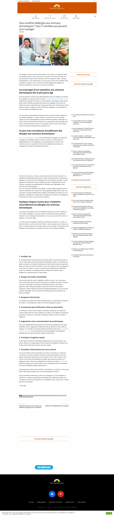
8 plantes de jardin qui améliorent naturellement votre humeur (82, 222)
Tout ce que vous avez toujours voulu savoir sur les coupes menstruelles (83, 201)
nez (55, 395)
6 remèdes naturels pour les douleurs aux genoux (83, 255)
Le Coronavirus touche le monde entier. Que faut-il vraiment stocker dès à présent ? (84, 166)
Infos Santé (76, 18)
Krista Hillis (21, 31)
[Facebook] (94, 1)
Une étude (63, 361)
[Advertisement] (44, 69)
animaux (35, 395)
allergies (30, 395)
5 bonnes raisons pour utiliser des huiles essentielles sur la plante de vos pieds (83, 194)
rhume (31, 396)
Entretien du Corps (50, 18)
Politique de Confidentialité (71, 507)
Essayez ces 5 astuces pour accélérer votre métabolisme (83, 249)
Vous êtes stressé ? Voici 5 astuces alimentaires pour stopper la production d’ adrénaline (83, 145)
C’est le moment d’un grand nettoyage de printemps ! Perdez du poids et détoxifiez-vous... (83, 174)
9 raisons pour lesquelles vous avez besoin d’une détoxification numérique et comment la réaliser (83, 208)
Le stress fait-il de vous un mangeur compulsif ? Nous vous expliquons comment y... (82, 122)
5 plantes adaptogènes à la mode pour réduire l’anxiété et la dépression (83, 228)
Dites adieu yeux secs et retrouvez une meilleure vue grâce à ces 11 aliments (30, 406)
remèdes (27, 396)
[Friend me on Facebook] (53, 494)
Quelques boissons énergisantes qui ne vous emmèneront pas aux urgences (84, 159)
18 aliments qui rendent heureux (82, 180)
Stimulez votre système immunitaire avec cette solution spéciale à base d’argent (82, 235)
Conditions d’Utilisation (58, 507)
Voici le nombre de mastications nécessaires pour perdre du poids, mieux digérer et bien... (82, 153)
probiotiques (63, 395)
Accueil (31, 502)
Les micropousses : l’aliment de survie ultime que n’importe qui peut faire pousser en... (83, 130)
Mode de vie (64, 18)
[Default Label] (61, 494)
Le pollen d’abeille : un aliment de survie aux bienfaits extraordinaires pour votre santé (84, 137)
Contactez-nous (36, 1)
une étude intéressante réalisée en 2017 (56, 99)
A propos (48, 507)
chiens (43, 395)
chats (39, 395)
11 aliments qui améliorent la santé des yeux (83, 115)
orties (58, 395)
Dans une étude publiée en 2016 (28, 137)
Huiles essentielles (49, 395)
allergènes (25, 395)
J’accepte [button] (109, 513)
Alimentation (36, 18)
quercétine (22, 396)
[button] (95, 16)
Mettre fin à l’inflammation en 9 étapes (57, 406)
